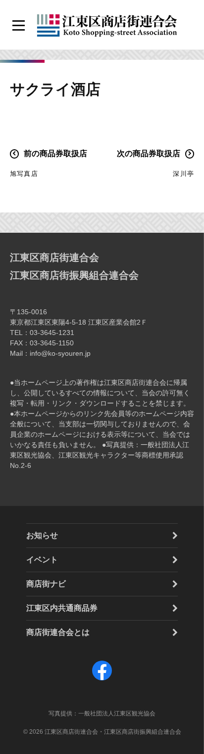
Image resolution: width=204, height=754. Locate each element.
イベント (42, 559)
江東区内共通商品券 (62, 608)
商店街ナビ (46, 584)
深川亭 (183, 173)
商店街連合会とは (58, 632)
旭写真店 (24, 173)
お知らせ (42, 535)
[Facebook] (102, 680)
